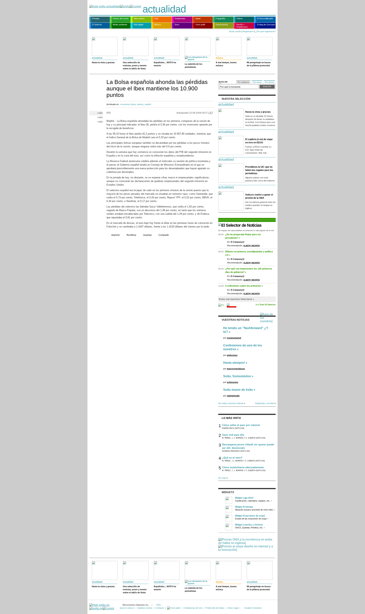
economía (124, 104)
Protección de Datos (215, 608)
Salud (197, 18)
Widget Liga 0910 (244, 498)
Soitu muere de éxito (238, 389)
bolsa (133, 104)
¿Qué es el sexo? (232, 457)
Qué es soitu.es (127, 608)
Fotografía (220, 18)
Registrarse (248, 31)
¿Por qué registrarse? (265, 31)
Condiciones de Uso (193, 608)
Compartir (164, 235)
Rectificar (131, 235)
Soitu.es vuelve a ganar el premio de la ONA (259, 196)
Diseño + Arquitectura (242, 25)
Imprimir (115, 235)
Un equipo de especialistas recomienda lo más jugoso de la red (246, 230)
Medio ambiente (120, 24)
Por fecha (269, 82)
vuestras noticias (235, 319)
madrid (148, 104)
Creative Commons (253, 608)
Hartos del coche (121, 18)
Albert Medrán (251, 246)
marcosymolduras (236, 369)
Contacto (160, 608)
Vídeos (239, 18)
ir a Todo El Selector (266, 304)
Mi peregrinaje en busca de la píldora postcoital (259, 64)
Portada (95, 18)
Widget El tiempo (244, 507)
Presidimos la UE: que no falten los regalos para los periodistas (259, 170)
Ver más (222, 478)
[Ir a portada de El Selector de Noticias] (239, 225)
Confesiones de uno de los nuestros (242, 347)
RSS (158, 605)
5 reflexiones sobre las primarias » (244, 286)
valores (140, 104)
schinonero (232, 382)
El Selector (97, 24)
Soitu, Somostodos (237, 376)
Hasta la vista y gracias (103, 62)
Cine (156, 18)
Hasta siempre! (234, 362)
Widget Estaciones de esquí (250, 515)
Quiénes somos (145, 608)
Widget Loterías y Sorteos (249, 524)
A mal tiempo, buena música (226, 64)
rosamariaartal (234, 338)
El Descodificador (265, 18)
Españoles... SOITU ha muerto (165, 64)
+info (100, 113)
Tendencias (180, 18)
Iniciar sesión (235, 31)
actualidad (164, 8)
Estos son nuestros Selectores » (236, 299)
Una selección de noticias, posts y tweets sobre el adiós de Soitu (135, 65)
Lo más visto (231, 417)
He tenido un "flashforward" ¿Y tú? (245, 329)
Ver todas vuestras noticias (230, 403)
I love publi (200, 24)
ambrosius (232, 355)
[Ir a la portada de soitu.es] (101, 606)
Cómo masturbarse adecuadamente (243, 467)
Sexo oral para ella (233, 434)
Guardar (147, 235)
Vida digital (138, 24)
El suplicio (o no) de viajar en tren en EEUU (259, 141)
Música (157, 24)
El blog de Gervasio (266, 24)
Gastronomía (222, 24)
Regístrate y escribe (264, 403)
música (219, 58)
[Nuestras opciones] (173, 608)
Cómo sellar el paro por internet (241, 425)
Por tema (257, 82)
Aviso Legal (233, 608)
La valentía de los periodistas (193, 65)
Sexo (177, 24)
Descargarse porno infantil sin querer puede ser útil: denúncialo (248, 446)
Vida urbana (138, 18)
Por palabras (243, 82)
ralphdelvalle (233, 396)
